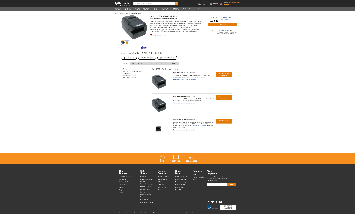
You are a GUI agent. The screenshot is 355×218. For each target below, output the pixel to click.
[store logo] (123, 4)
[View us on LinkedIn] (208, 202)
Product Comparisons (199, 177)
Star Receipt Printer (128, 77)
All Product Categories (181, 176)
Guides (160, 190)
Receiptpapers (148, 58)
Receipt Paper (173, 64)
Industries (161, 184)
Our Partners (123, 184)
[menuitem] (118, 9)
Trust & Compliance (189, 212)
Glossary (195, 179)
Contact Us (227, 4)
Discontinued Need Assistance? (224, 74)
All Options (125, 64)
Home (116, 13)
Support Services (163, 179)
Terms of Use (180, 212)
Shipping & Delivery (146, 186)
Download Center (145, 192)
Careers (121, 187)
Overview (140, 64)
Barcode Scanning (180, 179)
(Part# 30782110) (201, 125)
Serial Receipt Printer (129, 75)
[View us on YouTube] (220, 202)
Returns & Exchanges (146, 184)
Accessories (130, 58)
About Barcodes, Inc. (125, 176)
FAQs (133, 64)
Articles (121, 192)
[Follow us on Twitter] (212, 202)
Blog (120, 190)
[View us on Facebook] (216, 202)
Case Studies (162, 187)
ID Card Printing (180, 187)
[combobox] (155, 3)
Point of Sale (179, 190)
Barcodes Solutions (163, 176)
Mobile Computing (180, 182)
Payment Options (145, 189)
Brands (122, 13)
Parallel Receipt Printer (129, 73)
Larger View (125, 44)
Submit (232, 184)
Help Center (143, 176)
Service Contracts (168, 58)
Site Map (163, 212)
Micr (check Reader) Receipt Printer (133, 71)
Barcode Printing (180, 184)
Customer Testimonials (126, 182)
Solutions (160, 182)
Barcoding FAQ (144, 199)
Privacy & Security (171, 212)
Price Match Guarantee (147, 202)
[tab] (125, 63)
